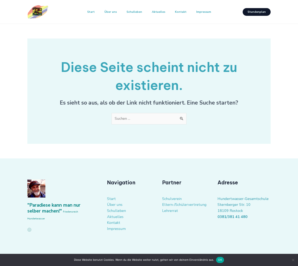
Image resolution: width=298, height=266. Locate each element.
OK (220, 259)
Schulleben (134, 12)
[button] (257, 12)
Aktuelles (158, 12)
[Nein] (293, 260)
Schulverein (172, 198)
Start (91, 12)
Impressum (203, 12)
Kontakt (181, 12)
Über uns (110, 12)
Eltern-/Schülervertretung (184, 204)
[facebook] (29, 230)
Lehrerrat (170, 210)
